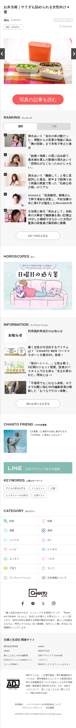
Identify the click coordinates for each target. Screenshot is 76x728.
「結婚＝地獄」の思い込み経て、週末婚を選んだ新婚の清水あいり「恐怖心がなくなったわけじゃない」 (50, 161)
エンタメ (14, 558)
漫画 (49, 530)
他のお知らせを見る (38, 403)
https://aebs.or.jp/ (38, 693)
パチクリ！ (43, 660)
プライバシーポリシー (32, 708)
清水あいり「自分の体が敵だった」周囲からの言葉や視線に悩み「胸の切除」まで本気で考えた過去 (50, 141)
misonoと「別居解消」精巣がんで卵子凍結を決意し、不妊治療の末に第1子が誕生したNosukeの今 (50, 199)
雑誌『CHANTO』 (13, 27)
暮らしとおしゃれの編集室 (16, 655)
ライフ (51, 568)
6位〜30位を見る (38, 235)
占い (49, 539)
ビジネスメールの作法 (17, 495)
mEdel (6, 651)
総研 (11, 521)
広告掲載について (57, 577)
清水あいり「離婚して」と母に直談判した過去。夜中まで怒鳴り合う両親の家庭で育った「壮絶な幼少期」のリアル (50, 181)
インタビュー (38, 488)
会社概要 (50, 708)
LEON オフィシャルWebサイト (18, 660)
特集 (49, 521)
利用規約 (19, 704)
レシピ (13, 549)
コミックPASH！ (11, 664)
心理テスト (39, 495)
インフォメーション (63, 20)
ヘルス (51, 558)
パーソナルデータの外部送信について (44, 704)
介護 (53, 488)
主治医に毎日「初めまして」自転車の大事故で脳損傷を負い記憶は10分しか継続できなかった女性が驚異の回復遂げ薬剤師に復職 (50, 217)
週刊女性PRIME (11, 646)
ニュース (14, 539)
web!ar (41, 646)
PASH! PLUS (43, 651)
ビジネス (52, 549)
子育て (13, 568)
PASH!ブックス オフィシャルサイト (54, 664)
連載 (11, 530)
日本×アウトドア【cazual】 (50, 655)
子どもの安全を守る (16, 488)
